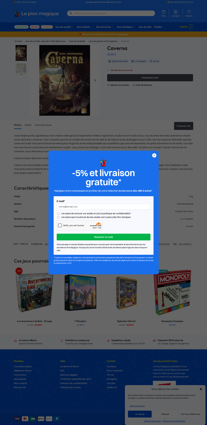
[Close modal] (154, 155)
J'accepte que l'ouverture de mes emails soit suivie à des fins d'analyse (96, 217)
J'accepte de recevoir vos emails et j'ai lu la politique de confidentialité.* (96, 213)
